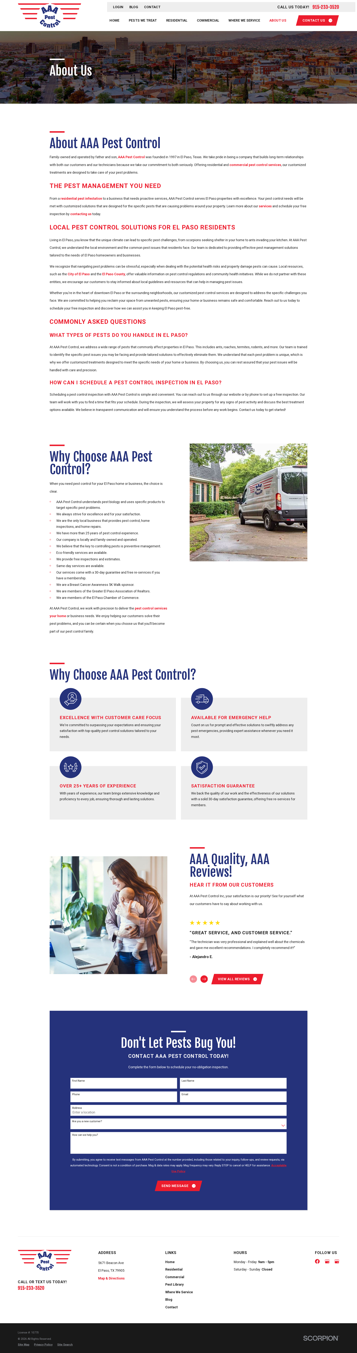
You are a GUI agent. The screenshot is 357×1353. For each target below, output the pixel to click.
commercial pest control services (255, 165)
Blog (133, 7)
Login (118, 7)
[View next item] (204, 979)
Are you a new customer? (87, 1121)
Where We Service (179, 1292)
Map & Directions (111, 1278)
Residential (174, 1269)
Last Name (188, 1080)
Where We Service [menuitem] (244, 20)
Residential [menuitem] (177, 20)
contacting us (80, 214)
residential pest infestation (81, 198)
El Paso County (113, 274)
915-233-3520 (326, 7)
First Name (78, 1080)
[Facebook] (317, 1261)
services (265, 206)
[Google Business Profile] (327, 1261)
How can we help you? (85, 1134)
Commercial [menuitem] (208, 20)
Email (185, 1094)
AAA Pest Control (131, 157)
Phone (76, 1094)
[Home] (49, 15)
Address (77, 1107)
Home (170, 1262)
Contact (152, 7)
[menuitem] (23, 1344)
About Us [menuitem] (277, 20)
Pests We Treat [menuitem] (143, 20)
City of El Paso (79, 274)
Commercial (174, 1277)
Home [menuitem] (114, 20)
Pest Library (174, 1284)
